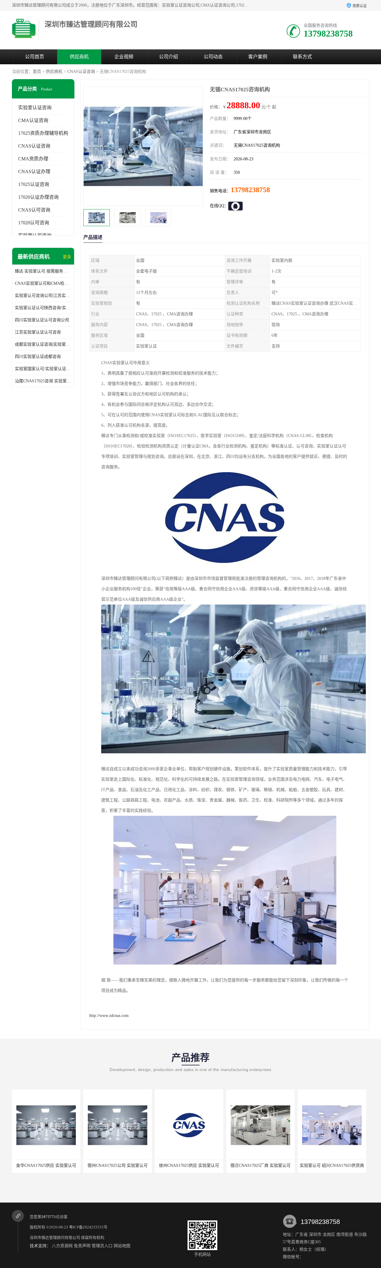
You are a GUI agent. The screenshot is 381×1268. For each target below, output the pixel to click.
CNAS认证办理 (34, 171)
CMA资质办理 (33, 158)
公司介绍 (168, 56)
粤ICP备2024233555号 (88, 1227)
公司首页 (34, 56)
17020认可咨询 (33, 222)
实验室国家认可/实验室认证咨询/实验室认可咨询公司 (43, 369)
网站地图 (122, 1246)
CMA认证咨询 (33, 120)
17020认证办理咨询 (38, 197)
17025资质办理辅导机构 (43, 133)
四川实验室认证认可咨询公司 (42, 320)
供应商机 (79, 56)
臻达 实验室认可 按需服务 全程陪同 (43, 271)
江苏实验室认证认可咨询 (38, 332)
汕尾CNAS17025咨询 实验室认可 (43, 381)
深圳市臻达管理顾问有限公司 (55, 1237)
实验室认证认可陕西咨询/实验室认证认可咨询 (43, 308)
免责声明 (82, 1246)
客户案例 (257, 56)
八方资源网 (62, 1246)
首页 (37, 71)
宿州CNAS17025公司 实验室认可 (46, 1165)
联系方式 (302, 56)
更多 (67, 257)
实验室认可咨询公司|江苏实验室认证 (43, 295)
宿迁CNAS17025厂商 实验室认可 (189, 1165)
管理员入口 (102, 1246)
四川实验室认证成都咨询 (38, 356)
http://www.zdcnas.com (109, 1015)
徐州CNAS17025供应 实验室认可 (118, 1165)
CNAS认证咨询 (81, 71)
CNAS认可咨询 (34, 209)
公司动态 (213, 56)
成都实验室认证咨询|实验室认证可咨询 (43, 344)
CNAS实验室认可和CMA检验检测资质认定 (43, 283)
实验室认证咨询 (34, 107)
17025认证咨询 (33, 184)
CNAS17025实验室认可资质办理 (331, 1165)
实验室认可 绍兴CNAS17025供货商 (260, 1165)
